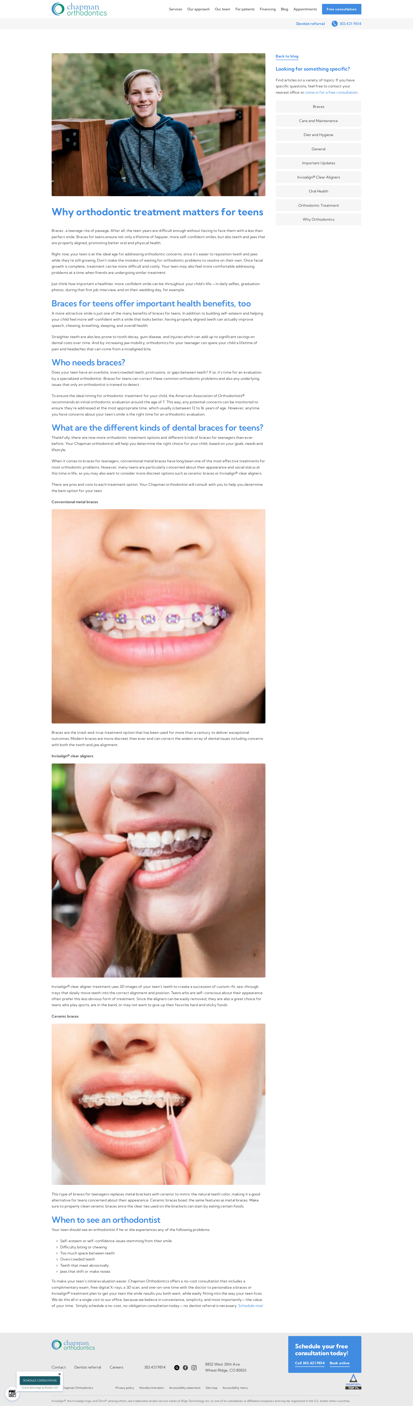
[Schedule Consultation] (12, 1394)
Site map (211, 1387)
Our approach (198, 9)
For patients (245, 9)
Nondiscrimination (151, 1387)
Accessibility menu (235, 1387)
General (318, 149)
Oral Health (318, 191)
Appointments (305, 9)
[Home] (79, 9)
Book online (340, 1344)
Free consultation (342, 9)
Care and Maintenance (318, 120)
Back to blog (287, 56)
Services (175, 9)
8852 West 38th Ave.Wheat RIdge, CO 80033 (226, 1367)
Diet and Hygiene (318, 134)
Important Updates (318, 163)
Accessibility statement (184, 1387)
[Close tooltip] (59, 1374)
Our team (222, 9)
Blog (284, 9)
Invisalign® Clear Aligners (318, 177)
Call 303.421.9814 (310, 1344)
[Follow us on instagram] (194, 1367)
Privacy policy (125, 1387)
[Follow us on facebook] (185, 1367)
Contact (59, 1367)
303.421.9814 (350, 23)
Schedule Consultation (40, 1380)
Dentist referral (310, 23)
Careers (116, 1367)
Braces (318, 106)
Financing (268, 9)
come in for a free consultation (331, 92)
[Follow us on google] (176, 1367)
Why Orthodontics (318, 219)
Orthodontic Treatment (318, 205)
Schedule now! (250, 1305)
